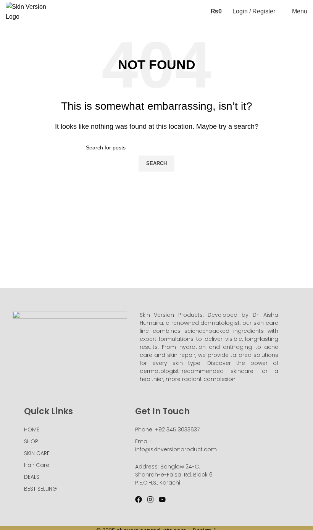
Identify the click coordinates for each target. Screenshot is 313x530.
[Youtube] (162, 499)
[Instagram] (150, 499)
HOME (31, 429)
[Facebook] (138, 499)
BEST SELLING (40, 489)
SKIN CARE (37, 453)
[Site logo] (29, 11)
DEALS (31, 477)
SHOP (31, 441)
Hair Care (36, 465)
